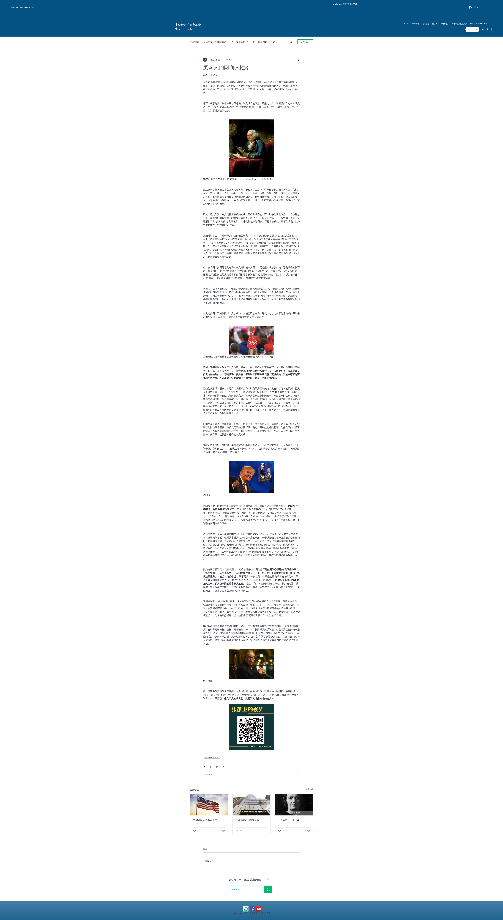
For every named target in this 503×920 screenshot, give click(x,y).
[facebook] (487, 29)
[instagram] (491, 29)
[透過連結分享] (223, 766)
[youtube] (483, 29)
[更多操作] (298, 59)
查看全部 (309, 789)
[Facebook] (252, 908)
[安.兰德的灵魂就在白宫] (209, 804)
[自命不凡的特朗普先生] (251, 804)
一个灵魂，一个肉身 (288, 820)
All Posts (194, 41)
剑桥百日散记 (260, 41)
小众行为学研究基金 (188, 24)
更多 (275, 41)
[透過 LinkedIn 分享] (217, 766)
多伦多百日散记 (239, 41)
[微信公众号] (245, 908)
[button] (291, 42)
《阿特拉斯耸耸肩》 (212, 758)
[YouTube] (258, 908)
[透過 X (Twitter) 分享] (210, 766)
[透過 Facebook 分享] (204, 766)
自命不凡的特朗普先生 (247, 820)
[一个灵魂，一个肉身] (294, 804)
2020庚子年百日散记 (215, 41)
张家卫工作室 (183, 29)
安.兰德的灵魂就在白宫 (205, 820)
